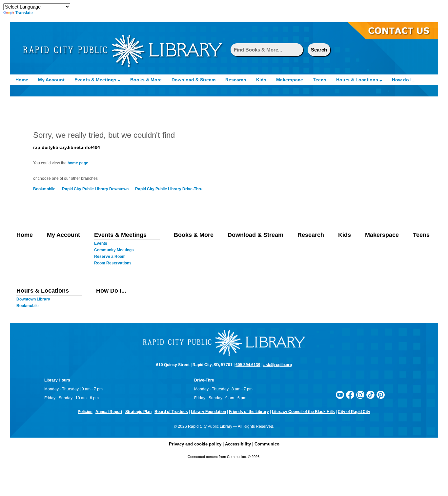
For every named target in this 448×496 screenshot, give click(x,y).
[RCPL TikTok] (370, 394)
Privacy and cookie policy (195, 444)
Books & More (146, 79)
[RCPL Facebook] (350, 394)
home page (78, 163)
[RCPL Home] (122, 50)
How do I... (404, 79)
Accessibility (238, 444)
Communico (267, 444)
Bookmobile (44, 189)
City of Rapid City (354, 411)
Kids (261, 79)
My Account (51, 79)
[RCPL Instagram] (360, 394)
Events (100, 243)
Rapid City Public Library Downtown (95, 189)
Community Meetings (114, 250)
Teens (319, 79)
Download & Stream (193, 79)
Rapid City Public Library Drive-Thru (168, 189)
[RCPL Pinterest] (381, 394)
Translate (24, 12)
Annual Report (108, 411)
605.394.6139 (247, 364)
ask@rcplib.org (277, 364)
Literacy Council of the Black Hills (303, 411)
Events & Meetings (96, 79)
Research (235, 79)
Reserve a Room (110, 256)
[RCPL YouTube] (340, 394)
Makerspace (289, 79)
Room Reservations (113, 263)
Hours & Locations (357, 79)
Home (21, 79)
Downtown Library (33, 299)
